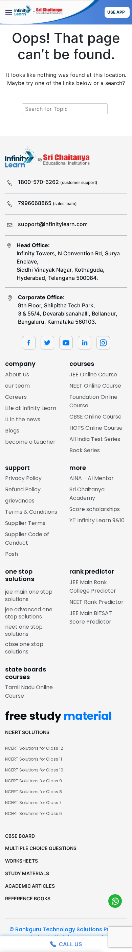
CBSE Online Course (95, 417)
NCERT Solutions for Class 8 (33, 792)
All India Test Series (94, 439)
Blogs (12, 431)
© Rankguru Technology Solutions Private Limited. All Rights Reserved (66, 933)
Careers (16, 397)
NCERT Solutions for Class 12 (34, 748)
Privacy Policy (23, 478)
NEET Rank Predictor (96, 602)
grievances (20, 501)
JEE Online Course (93, 374)
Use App (116, 12)
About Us (17, 374)
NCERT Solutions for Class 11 (33, 759)
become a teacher (30, 442)
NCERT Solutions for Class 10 (34, 770)
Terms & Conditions (31, 512)
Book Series (84, 450)
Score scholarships (94, 509)
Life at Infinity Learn (30, 408)
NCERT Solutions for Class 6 (33, 813)
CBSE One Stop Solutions (24, 648)
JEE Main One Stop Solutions (28, 595)
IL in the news (22, 419)
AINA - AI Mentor (91, 478)
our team (17, 386)
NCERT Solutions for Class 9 (33, 781)
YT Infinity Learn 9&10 (97, 520)
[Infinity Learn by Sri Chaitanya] (49, 12)
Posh (11, 554)
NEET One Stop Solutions (24, 630)
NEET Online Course (95, 386)
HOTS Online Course (96, 428)
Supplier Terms (25, 523)
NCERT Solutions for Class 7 (33, 802)
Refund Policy (23, 489)
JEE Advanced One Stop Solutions (28, 613)
